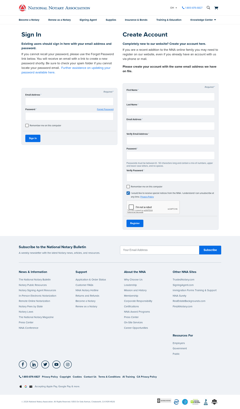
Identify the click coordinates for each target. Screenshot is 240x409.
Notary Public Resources (33, 285)
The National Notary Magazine (36, 317)
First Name (133, 90)
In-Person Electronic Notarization (37, 295)
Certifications (131, 306)
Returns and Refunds (87, 295)
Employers (179, 343)
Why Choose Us (133, 279)
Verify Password (135, 170)
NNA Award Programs (137, 311)
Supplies (111, 19)
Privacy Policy (147, 196)
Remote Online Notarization (34, 301)
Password (69, 109)
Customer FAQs (84, 285)
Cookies (77, 376)
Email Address (33, 94)
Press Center (26, 322)
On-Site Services (133, 322)
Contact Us (90, 376)
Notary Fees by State (31, 306)
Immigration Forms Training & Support (194, 290)
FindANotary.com (182, 306)
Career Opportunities (136, 327)
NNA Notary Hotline (87, 290)
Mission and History (135, 290)
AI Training (128, 376)
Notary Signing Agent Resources (37, 290)
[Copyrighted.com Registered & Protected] (164, 400)
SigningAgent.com (183, 285)
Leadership (130, 285)
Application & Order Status (91, 279)
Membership (131, 295)
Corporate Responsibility (138, 301)
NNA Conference (28, 327)
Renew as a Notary (59, 19)
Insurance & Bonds (136, 19)
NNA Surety (179, 295)
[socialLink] (24, 365)
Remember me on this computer (45, 125)
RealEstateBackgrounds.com (189, 301)
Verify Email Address (138, 134)
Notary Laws (26, 311)
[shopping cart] (215, 8)
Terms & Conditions (109, 376)
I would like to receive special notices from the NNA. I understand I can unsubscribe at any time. (172, 195)
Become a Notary (29, 19)
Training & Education (168, 19)
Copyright (65, 376)
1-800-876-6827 (193, 7)
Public (176, 353)
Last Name (132, 104)
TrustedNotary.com (183, 279)
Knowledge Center (201, 19)
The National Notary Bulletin (35, 279)
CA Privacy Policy (147, 376)
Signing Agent (88, 19)
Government (180, 348)
